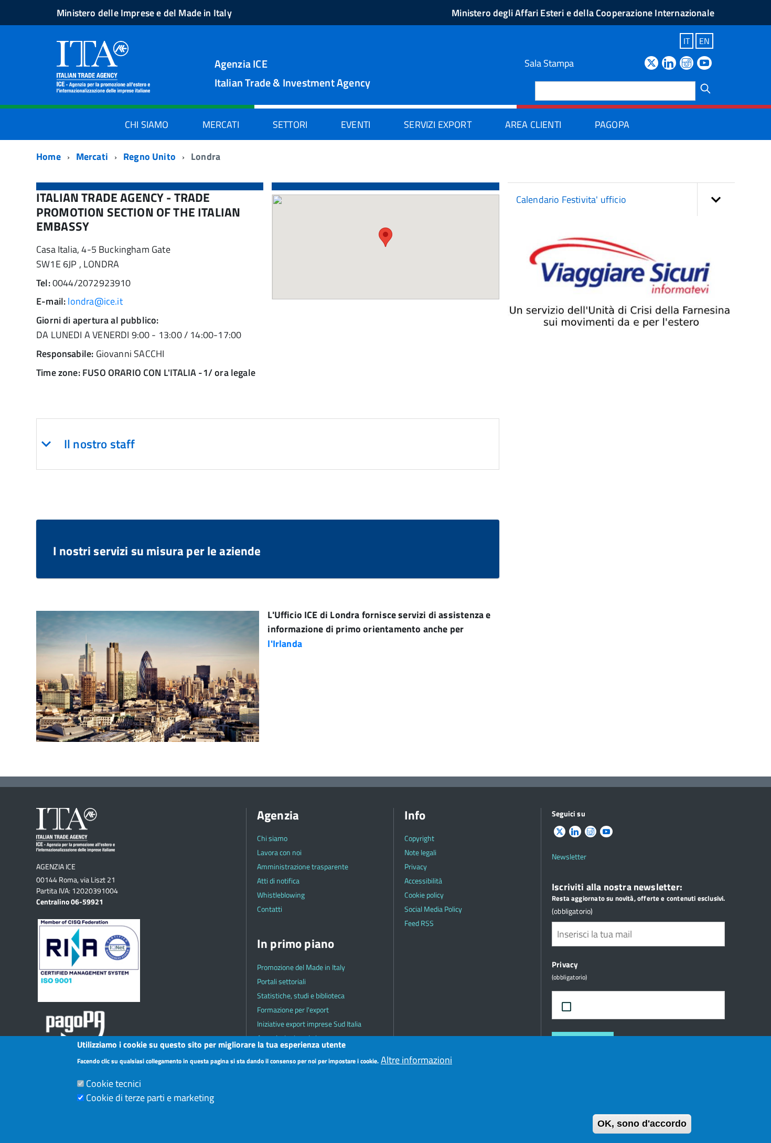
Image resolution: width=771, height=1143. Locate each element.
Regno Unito (149, 156)
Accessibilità (423, 880)
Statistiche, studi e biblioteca (301, 995)
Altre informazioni (416, 1060)
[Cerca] (705, 88)
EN (704, 41)
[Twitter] (651, 64)
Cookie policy (424, 894)
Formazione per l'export (293, 1009)
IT (686, 41)
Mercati (220, 124)
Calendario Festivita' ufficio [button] (571, 199)
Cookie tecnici (113, 1083)
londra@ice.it (95, 301)
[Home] (103, 66)
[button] (716, 199)
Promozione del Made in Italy (301, 967)
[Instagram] (686, 64)
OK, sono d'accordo (642, 1123)
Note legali (420, 852)
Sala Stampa (549, 63)
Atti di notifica (278, 880)
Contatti (269, 908)
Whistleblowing (281, 894)
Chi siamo (147, 124)
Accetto (601, 1005)
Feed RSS (419, 923)
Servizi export (438, 124)
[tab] (267, 444)
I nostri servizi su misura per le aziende (157, 551)
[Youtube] (704, 64)
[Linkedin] (669, 64)
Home (48, 156)
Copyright (419, 838)
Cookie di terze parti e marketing (150, 1098)
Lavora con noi (279, 852)
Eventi (355, 124)
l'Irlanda (284, 644)
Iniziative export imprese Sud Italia (309, 1023)
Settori (290, 124)
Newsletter (569, 856)
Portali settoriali (281, 981)
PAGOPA (612, 124)
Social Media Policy (433, 908)
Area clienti (533, 124)
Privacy (415, 866)
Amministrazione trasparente (302, 866)
